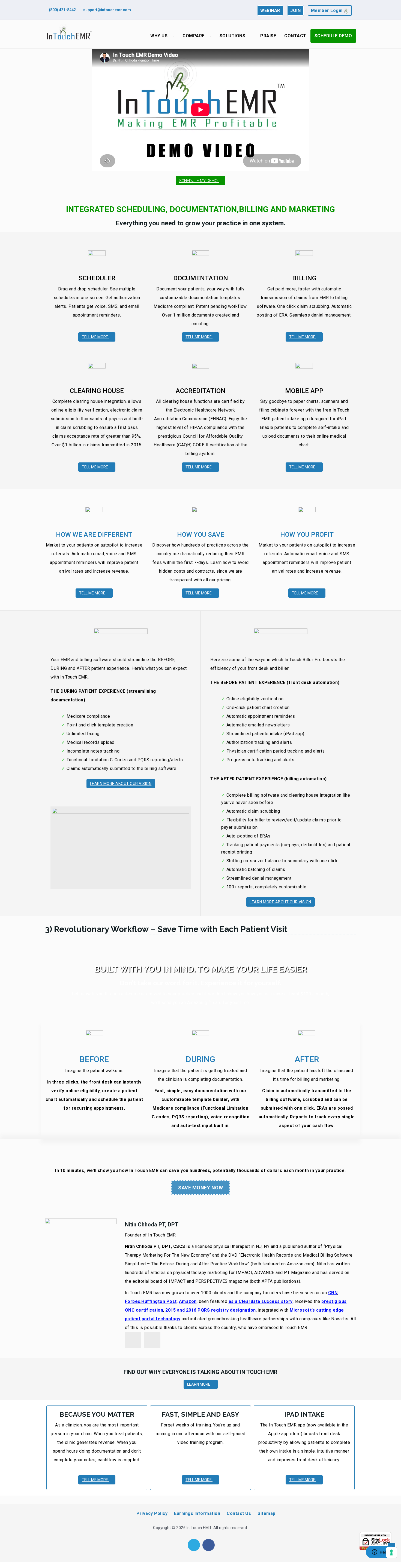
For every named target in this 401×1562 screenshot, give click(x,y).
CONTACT (295, 35)
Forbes (132, 1301)
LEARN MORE (199, 1384)
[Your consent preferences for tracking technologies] (391, 1552)
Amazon (188, 1301)
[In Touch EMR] (69, 32)
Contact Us (239, 1513)
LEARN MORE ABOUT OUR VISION (121, 783)
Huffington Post (159, 1301)
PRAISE (268, 35)
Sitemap (267, 1513)
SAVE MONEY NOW (200, 1187)
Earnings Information (197, 1513)
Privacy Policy (151, 1513)
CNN (333, 1292)
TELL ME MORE (95, 337)
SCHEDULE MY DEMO (199, 181)
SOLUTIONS (233, 35)
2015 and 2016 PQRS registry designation (210, 1310)
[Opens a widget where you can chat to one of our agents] (381, 1552)
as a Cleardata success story (261, 1301)
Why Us (158, 35)
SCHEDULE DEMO (333, 35)
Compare (193, 35)
